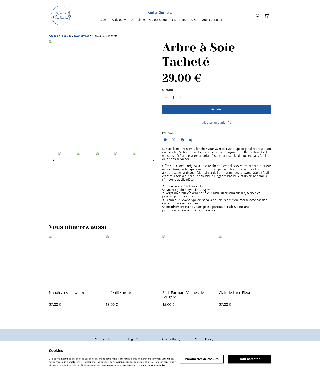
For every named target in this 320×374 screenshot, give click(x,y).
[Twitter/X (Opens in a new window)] (173, 140)
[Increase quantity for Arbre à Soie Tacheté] (180, 97)
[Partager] (190, 140)
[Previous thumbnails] (53, 160)
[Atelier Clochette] (61, 16)
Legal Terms (136, 339)
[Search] (257, 16)
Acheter (216, 109)
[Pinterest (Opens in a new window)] (182, 140)
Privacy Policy (170, 339)
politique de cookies (154, 364)
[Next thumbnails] (153, 160)
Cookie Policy (204, 339)
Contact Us (102, 339)
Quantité (168, 90)
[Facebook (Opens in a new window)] (165, 140)
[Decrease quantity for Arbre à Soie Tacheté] (166, 97)
